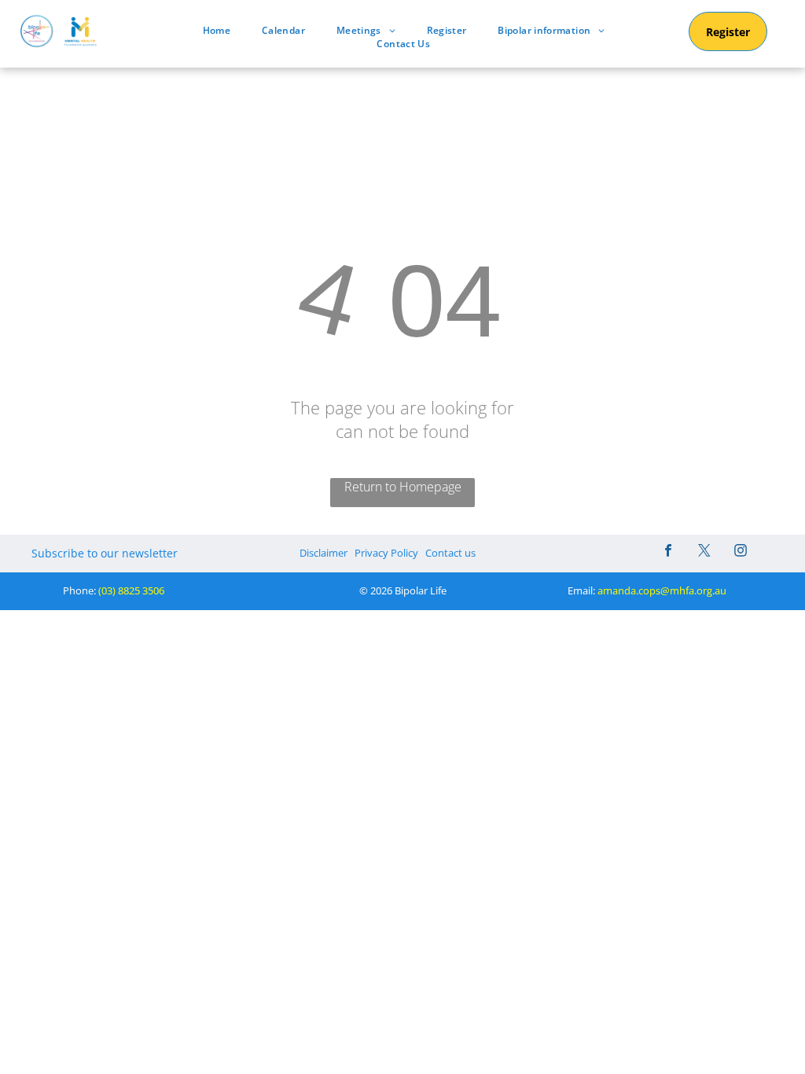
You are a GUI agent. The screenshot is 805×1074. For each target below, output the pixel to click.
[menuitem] (216, 30)
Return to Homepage (402, 486)
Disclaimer (323, 553)
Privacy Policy (386, 553)
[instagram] (740, 552)
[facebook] (668, 552)
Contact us (450, 553)
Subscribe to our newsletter (104, 553)
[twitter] (704, 552)
